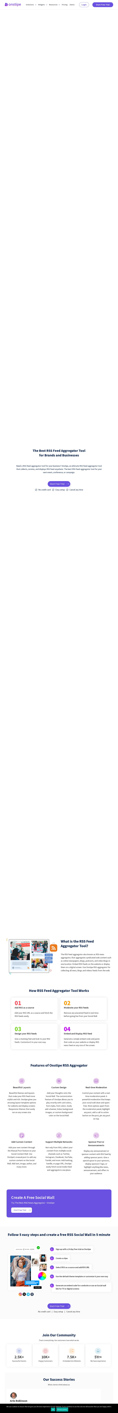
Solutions (30, 4)
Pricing (64, 4)
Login (84, 4)
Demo (72, 4)
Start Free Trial (103, 4)
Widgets (41, 4)
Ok (53, 1410)
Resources (53, 4)
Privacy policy (62, 1410)
